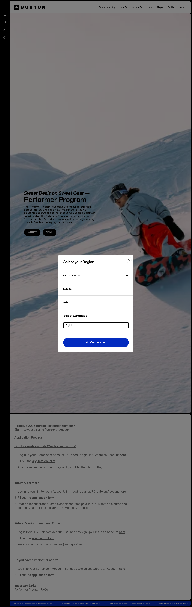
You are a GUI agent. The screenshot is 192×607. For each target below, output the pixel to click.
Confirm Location (96, 342)
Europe (67, 289)
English (69, 325)
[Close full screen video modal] (129, 260)
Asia (65, 302)
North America (71, 275)
